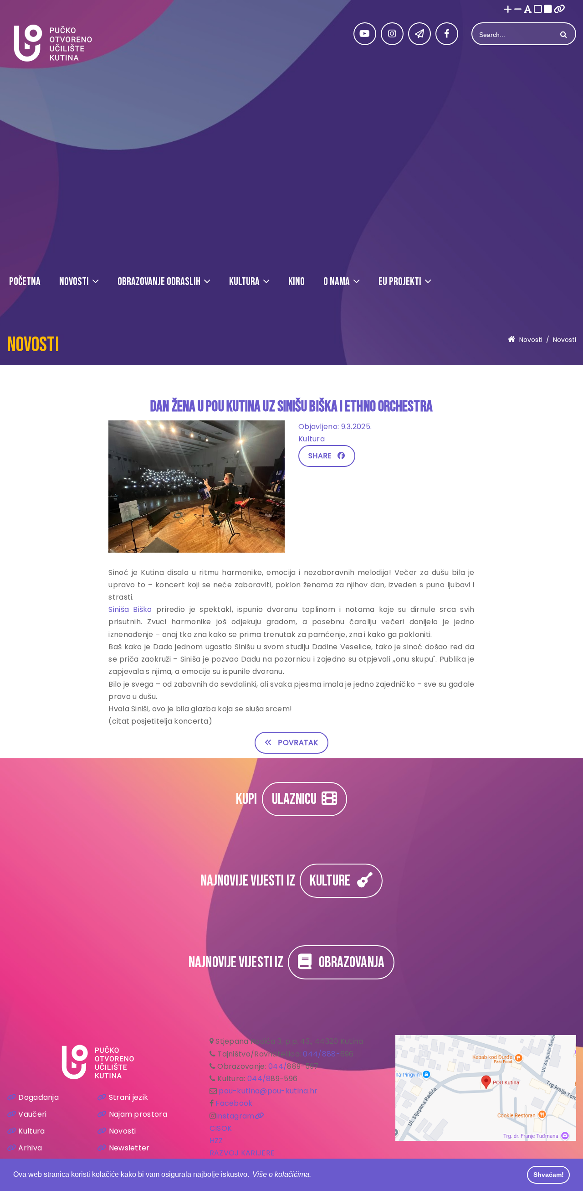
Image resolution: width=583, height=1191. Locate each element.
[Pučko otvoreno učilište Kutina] (52, 43)
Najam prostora (138, 1114)
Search (562, 34)
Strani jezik (128, 1097)
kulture (333, 880)
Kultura (31, 1131)
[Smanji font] (518, 10)
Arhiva (30, 1148)
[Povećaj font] (508, 10)
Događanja (38, 1097)
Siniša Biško (130, 609)
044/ (277, 1066)
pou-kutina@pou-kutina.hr (268, 1091)
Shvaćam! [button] (548, 1174)
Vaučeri (32, 1114)
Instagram (235, 1116)
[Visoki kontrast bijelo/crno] (538, 10)
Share (323, 456)
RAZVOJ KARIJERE (242, 1153)
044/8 (259, 1078)
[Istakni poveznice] (559, 10)
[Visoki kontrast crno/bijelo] (548, 10)
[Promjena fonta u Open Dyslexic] (528, 10)
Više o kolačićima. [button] (281, 1174)
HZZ (216, 1140)
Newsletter (129, 1148)
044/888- (321, 1054)
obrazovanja (348, 962)
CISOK (221, 1128)
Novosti (122, 1131)
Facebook (233, 1103)
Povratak (295, 742)
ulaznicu (297, 799)
